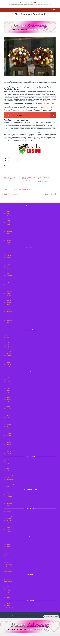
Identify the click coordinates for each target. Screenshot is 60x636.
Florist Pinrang (7, 555)
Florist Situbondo (7, 440)
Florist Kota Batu (7, 451)
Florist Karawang (7, 351)
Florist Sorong (7, 603)
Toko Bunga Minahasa (8, 564)
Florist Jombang (7, 392)
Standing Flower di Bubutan (50, 193)
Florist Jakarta (7, 242)
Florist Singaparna (7, 369)
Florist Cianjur (7, 342)
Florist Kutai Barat (7, 529)
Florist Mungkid (7, 286)
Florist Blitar (6, 379)
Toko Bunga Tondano (8, 569)
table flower (24, 93)
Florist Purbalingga (8, 298)
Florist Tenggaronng (8, 527)
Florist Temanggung (8, 311)
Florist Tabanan (7, 597)
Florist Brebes (7, 229)
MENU (54, 9)
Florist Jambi (6, 463)
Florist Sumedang (7, 366)
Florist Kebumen (7, 215)
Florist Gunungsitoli (8, 496)
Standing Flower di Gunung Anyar (11, 193)
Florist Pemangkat (7, 534)
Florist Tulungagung (8, 449)
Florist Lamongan (7, 397)
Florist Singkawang (8, 522)
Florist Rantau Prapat (8, 498)
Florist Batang (7, 257)
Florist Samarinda (7, 518)
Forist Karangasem (8, 581)
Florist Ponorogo (7, 428)
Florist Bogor (6, 233)
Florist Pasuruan (7, 424)
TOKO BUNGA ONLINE (30, 2)
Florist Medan (6, 468)
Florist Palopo (7, 553)
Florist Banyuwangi (8, 377)
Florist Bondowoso (7, 386)
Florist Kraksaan (7, 433)
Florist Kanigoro (7, 381)
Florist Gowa (6, 562)
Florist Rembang (7, 302)
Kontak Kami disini (46, 103)
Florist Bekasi (7, 337)
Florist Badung (7, 584)
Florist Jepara (6, 273)
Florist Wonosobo (7, 316)
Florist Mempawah (7, 531)
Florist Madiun (7, 211)
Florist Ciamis (7, 333)
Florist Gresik (6, 388)
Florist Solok (6, 459)
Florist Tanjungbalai (8, 503)
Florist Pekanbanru (8, 466)
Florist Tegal (6, 309)
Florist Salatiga (7, 322)
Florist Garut (6, 346)
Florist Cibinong (7, 224)
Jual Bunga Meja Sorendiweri (28, 177)
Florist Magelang (7, 293)
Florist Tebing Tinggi (8, 505)
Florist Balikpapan (7, 511)
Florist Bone (6, 551)
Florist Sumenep (7, 442)
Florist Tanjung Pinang (8, 479)
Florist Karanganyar (8, 231)
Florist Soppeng (7, 560)
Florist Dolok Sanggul (8, 492)
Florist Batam (6, 477)
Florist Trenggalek (7, 227)
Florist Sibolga (7, 501)
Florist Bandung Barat (8, 339)
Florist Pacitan (7, 419)
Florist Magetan (7, 404)
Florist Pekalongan (8, 291)
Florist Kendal (7, 280)
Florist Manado (7, 546)
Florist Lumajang (7, 399)
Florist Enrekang (7, 557)
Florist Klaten (6, 282)
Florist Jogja (6, 236)
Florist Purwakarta (7, 360)
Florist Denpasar (7, 579)
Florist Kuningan (7, 353)
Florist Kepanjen (7, 408)
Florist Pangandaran (8, 218)
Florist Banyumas (7, 255)
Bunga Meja (12, 189)
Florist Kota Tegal (7, 327)
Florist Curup (6, 470)
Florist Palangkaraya (8, 516)
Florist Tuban (6, 446)
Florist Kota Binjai (7, 494)
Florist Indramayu (7, 348)
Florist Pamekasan (8, 422)
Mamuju (5, 548)
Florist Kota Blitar (7, 453)
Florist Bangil (6, 426)
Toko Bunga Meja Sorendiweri (25, 189)
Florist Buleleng (7, 588)
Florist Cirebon (7, 344)
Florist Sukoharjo (7, 222)
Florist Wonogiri (7, 313)
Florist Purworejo (7, 300)
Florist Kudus (6, 284)
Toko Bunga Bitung (8, 571)
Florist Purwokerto (7, 253)
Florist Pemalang (7, 295)
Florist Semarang (7, 240)
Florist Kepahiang (7, 472)
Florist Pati (6, 209)
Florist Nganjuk (7, 415)
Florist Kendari (7, 542)
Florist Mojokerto (7, 410)
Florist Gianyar (7, 590)
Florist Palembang (7, 481)
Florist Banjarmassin (8, 520)
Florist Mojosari (7, 413)
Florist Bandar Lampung (9, 484)
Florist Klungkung (7, 595)
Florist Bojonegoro (7, 383)
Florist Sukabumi (7, 364)
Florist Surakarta (7, 324)
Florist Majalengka (7, 355)
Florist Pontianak (7, 513)
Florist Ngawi (6, 417)
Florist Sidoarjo (7, 437)
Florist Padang (7, 461)
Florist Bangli (6, 586)
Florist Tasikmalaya (8, 244)
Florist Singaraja (7, 577)
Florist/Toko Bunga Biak (9, 607)
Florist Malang (7, 406)
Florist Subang (7, 362)
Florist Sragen (7, 304)
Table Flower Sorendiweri (9, 177)
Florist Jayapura (7, 605)
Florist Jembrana (7, 592)
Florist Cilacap (7, 220)
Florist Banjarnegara (8, 250)
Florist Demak (7, 268)
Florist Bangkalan (7, 374)
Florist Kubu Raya (7, 525)
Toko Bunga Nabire (8, 610)
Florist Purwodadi (7, 271)
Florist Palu (6, 539)
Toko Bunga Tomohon (8, 566)
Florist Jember (7, 390)
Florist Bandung (7, 238)
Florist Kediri (6, 395)
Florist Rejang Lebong (8, 475)
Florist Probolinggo (8, 431)
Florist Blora (6, 213)
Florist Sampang (7, 435)
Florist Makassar (7, 544)
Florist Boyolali (7, 262)
